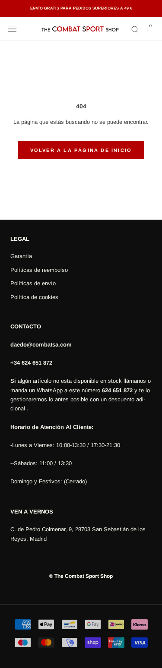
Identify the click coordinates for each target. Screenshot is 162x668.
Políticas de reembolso (39, 270)
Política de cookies (34, 297)
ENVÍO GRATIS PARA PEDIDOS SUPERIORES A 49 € (81, 8)
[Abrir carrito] (150, 29)
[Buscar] (135, 29)
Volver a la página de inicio (81, 150)
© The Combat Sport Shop (81, 576)
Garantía (21, 256)
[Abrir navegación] (12, 29)
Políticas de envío (33, 283)
